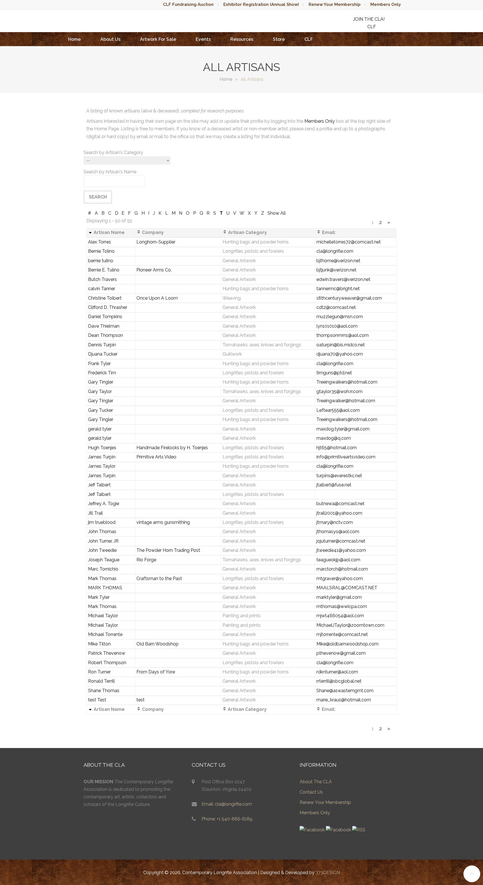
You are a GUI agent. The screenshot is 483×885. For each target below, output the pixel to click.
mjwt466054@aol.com (340, 615)
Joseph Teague (103, 559)
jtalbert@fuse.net (333, 485)
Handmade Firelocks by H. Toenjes (172, 447)
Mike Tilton (99, 644)
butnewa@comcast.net (340, 503)
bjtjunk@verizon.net (336, 270)
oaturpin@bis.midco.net (340, 344)
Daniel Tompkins (105, 316)
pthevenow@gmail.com (341, 653)
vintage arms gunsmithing (163, 522)
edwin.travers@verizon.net (343, 279)
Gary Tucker (100, 410)
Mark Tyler (99, 597)
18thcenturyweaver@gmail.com (349, 298)
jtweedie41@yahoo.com (341, 550)
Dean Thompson (105, 335)
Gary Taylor (100, 391)
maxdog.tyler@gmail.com (343, 429)
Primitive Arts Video (156, 457)
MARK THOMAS (105, 587)
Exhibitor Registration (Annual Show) (261, 4)
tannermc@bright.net (338, 288)
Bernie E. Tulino (103, 270)
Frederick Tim (102, 372)
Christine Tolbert (105, 298)
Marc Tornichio (103, 569)
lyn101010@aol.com (336, 326)
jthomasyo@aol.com (337, 531)
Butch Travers (102, 279)
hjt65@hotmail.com (336, 447)
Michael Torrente (105, 634)
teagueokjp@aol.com (338, 559)
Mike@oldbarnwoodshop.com (347, 644)
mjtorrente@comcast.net (342, 634)
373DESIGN (328, 872)
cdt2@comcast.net (336, 307)
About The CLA (316, 781)
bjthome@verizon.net (338, 260)
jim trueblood (101, 522)
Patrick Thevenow (106, 653)
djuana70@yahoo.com (339, 354)
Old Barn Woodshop (157, 644)
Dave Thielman (103, 326)
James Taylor (101, 466)
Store (279, 39)
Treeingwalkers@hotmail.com (346, 382)
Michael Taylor (103, 615)
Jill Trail (95, 513)
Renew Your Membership (335, 4)
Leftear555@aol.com (338, 410)
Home (74, 39)
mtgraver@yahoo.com (339, 578)
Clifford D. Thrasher (107, 307)
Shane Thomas (103, 690)
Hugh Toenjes (102, 447)
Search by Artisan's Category (113, 152)
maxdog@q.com (333, 438)
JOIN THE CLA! (369, 19)
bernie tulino (100, 260)
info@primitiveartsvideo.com (345, 457)
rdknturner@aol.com (337, 672)
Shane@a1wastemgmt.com (344, 690)
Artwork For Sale (158, 39)
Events (203, 39)
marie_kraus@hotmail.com (343, 699)
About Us (110, 39)
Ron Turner (99, 672)
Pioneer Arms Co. (154, 270)
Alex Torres (99, 242)
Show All (276, 213)
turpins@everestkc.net (339, 475)
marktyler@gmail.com (339, 597)
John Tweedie (102, 550)
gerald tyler (100, 429)
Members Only (385, 4)
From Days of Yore (155, 672)
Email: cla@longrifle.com (227, 804)
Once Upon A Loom (157, 298)
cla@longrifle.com (334, 251)
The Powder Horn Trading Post (168, 550)
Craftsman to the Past (159, 578)
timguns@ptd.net (334, 372)
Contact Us (311, 792)
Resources (241, 39)
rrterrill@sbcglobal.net (338, 681)
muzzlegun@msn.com (339, 316)
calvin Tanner (101, 288)
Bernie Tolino (101, 251)
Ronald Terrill (101, 681)
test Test (97, 699)
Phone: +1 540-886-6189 (227, 819)
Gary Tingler (100, 382)
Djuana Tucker (102, 354)
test (140, 699)
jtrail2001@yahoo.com (339, 513)
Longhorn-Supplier (155, 242)
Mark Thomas (102, 578)
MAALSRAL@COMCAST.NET (346, 587)
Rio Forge (146, 559)
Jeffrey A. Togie (103, 503)
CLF (308, 39)
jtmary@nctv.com (334, 522)
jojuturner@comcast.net (340, 541)
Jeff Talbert (99, 485)
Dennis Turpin (102, 344)
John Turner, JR (103, 541)
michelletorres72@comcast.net (348, 242)
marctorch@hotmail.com (342, 569)
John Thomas (102, 531)
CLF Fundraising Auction (188, 4)
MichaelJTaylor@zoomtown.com (350, 625)
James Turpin (101, 457)
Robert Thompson (107, 662)
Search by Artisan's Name (110, 171)
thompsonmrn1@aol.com (342, 335)
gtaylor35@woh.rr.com (339, 391)
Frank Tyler (99, 363)
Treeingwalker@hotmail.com (345, 400)
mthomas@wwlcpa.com (341, 606)
